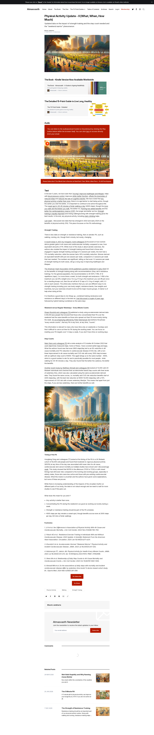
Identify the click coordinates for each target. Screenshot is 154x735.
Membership (125, 9)
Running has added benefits (91, 209)
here (98, 346)
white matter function (80, 196)
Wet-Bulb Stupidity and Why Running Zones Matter (76, 676)
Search (111, 9)
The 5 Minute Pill (68, 691)
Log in (117, 9)
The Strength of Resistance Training (76, 708)
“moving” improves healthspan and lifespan (88, 194)
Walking (64, 590)
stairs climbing (90, 216)
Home (44, 9)
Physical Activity (51, 590)
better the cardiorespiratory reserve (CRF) (59, 211)
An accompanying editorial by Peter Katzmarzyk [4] (71, 320)
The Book (57, 9)
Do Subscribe (77, 576)
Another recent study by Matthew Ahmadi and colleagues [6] (66, 368)
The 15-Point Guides (77, 9)
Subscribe (95, 630)
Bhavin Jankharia (49, 30)
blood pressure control (56, 196)
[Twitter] (132, 9)
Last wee (47, 221)
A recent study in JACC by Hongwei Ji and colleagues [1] (65, 242)
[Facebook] (136, 9)
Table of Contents (93, 9)
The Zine (65, 9)
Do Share (77, 583)
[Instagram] (139, 9)
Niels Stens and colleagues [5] (55, 343)
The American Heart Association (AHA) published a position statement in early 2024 (75, 269)
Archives (104, 9)
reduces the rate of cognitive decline (71, 199)
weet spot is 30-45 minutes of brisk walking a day (67, 206)
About (50, 9)
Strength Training (77, 590)
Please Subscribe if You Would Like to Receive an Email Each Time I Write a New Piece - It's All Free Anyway (77, 181)
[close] (151, 2)
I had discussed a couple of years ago (90, 298)
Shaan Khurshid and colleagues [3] (57, 312)
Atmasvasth (33, 9)
